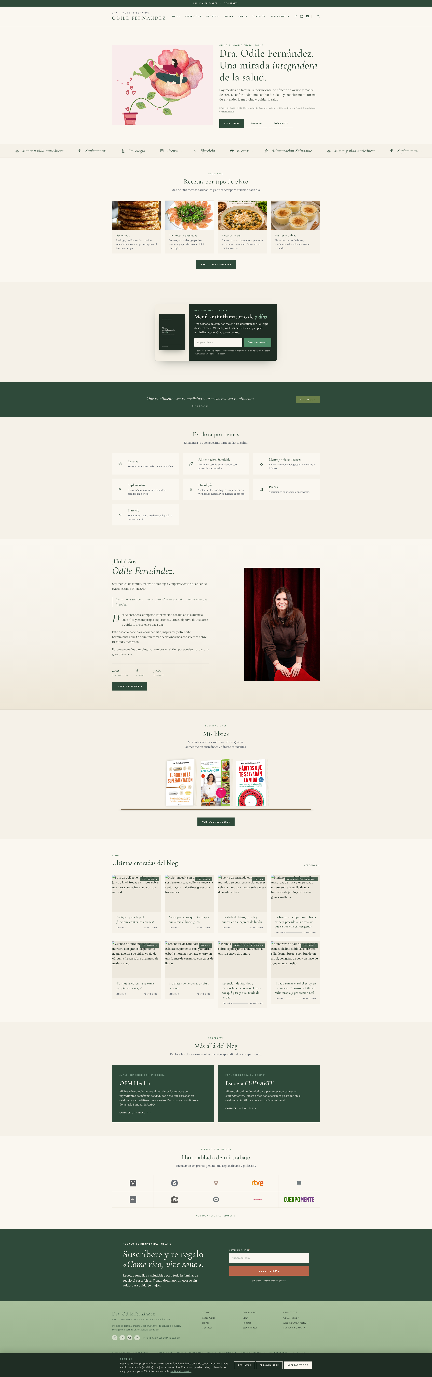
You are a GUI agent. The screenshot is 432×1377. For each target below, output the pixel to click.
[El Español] (174, 1199)
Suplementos (280, 16)
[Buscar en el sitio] (318, 16)
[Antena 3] (216, 1183)
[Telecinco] (174, 1183)
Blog (228, 16)
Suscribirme (269, 1270)
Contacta (259, 16)
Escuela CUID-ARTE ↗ (296, 1322)
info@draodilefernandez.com (161, 1338)
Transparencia (279, 1353)
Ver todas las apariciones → (216, 1216)
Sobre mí (256, 123)
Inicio (176, 16)
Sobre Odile (193, 16)
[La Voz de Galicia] (257, 1199)
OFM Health (231, 3)
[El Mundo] (299, 1183)
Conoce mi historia (129, 686)
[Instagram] (301, 16)
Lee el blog (231, 123)
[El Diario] (216, 1199)
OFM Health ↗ (291, 1317)
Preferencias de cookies (306, 1353)
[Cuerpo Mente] (299, 1199)
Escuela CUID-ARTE (205, 3)
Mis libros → (308, 399)
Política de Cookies (190, 1353)
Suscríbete (281, 123)
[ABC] (133, 1199)
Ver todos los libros (216, 821)
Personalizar (269, 1365)
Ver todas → (312, 865)
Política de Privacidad (222, 1353)
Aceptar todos (298, 1365)
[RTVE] (257, 1183)
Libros (242, 16)
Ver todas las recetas (216, 264)
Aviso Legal (165, 1353)
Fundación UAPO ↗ (294, 1327)
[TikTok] (137, 1337)
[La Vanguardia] (133, 1183)
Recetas (213, 16)
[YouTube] (307, 16)
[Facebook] (296, 16)
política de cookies (181, 1371)
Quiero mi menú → (258, 342)
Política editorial (253, 1353)
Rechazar (244, 1365)
